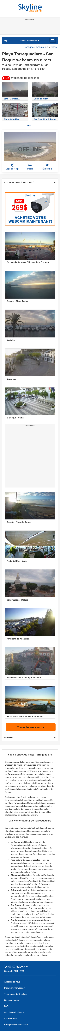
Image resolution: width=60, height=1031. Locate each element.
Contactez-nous (11, 999)
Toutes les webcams (30, 727)
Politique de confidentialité (16, 1024)
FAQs (6, 1006)
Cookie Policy (10, 1018)
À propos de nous (12, 981)
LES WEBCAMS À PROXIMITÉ (19, 182)
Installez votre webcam (14, 987)
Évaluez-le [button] (47, 168)
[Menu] (53, 40)
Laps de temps (13, 168)
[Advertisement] (30, 27)
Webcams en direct (29, 40)
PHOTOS (8, 737)
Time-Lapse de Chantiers (15, 993)
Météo (30, 168)
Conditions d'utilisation (14, 1012)
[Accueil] (5, 40)
